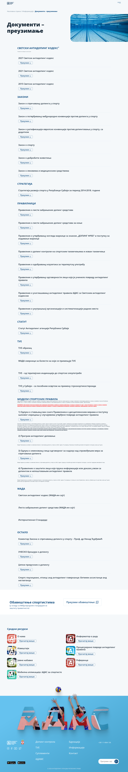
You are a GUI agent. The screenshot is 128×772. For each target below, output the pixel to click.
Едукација (74, 741)
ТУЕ (38, 747)
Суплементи (42, 753)
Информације (28, 11)
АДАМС (40, 759)
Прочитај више (27, 641)
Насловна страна (14, 11)
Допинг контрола (45, 741)
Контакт (73, 753)
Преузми (24, 62)
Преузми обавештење (80, 602)
